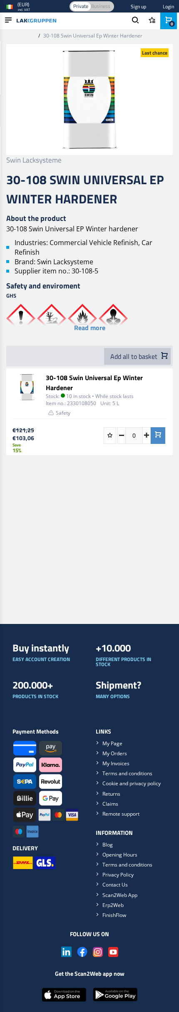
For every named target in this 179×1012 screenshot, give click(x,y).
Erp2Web (113, 905)
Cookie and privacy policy (131, 783)
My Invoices (115, 763)
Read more (89, 328)
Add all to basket (134, 356)
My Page (112, 743)
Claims (110, 803)
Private (80, 6)
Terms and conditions (127, 773)
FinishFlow (114, 915)
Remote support (120, 813)
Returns (111, 793)
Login (168, 6)
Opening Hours (119, 854)
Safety (63, 412)
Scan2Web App (119, 895)
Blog (107, 844)
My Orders (114, 753)
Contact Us (115, 884)
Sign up (138, 6)
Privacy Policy (118, 874)
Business (100, 6)
